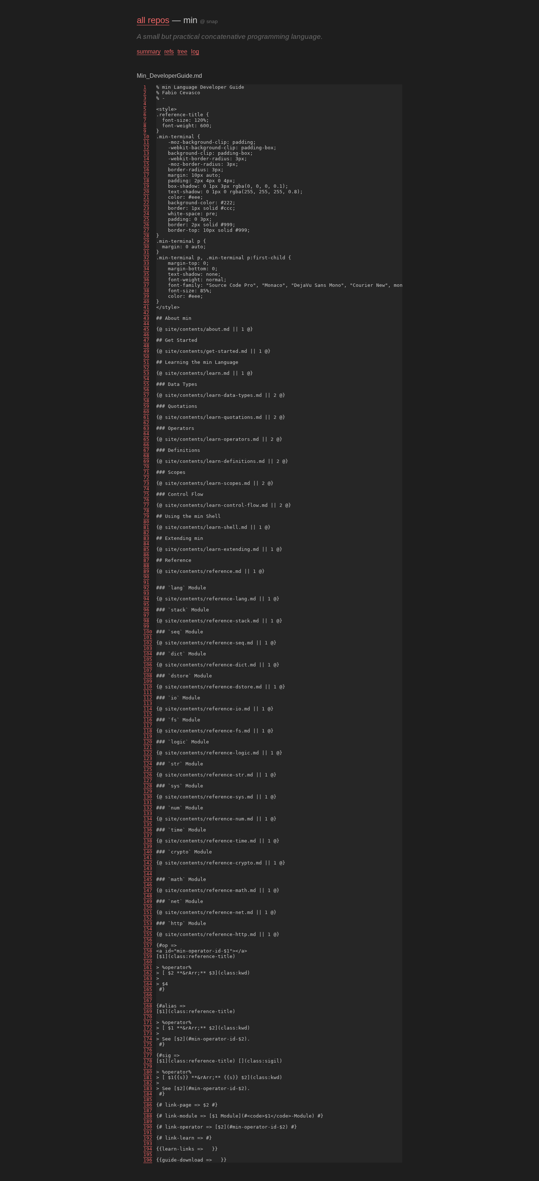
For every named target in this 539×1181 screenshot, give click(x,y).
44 (146, 323)
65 (146, 439)
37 (146, 285)
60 (146, 411)
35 (146, 274)
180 (147, 1072)
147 (147, 890)
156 (147, 940)
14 (146, 158)
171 (147, 1022)
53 (146, 373)
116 (147, 720)
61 (146, 417)
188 (147, 1116)
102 (147, 643)
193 (147, 1143)
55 (146, 384)
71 (146, 472)
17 (146, 175)
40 (146, 301)
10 (146, 136)
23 (146, 208)
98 (146, 621)
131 (147, 802)
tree (182, 51)
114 (147, 709)
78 (146, 510)
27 (146, 230)
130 (147, 797)
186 (147, 1105)
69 (146, 461)
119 (147, 736)
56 (146, 389)
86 (146, 554)
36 (146, 279)
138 (147, 841)
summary (149, 51)
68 (146, 455)
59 (146, 406)
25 (146, 219)
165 (147, 989)
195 (147, 1154)
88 (146, 565)
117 (147, 725)
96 (146, 610)
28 (146, 235)
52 (146, 367)
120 (147, 742)
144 (147, 874)
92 (146, 587)
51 (146, 362)
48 (146, 345)
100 (147, 632)
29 (146, 241)
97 (146, 615)
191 (147, 1132)
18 (146, 180)
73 (146, 483)
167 (147, 1000)
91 (146, 582)
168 (147, 1006)
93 (146, 593)
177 (147, 1055)
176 (147, 1050)
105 (147, 659)
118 (147, 731)
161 (147, 967)
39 (146, 296)
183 (147, 1088)
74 (146, 488)
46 (146, 334)
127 (147, 780)
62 (146, 422)
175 (147, 1044)
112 (147, 698)
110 (147, 687)
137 (147, 835)
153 (147, 923)
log (195, 51)
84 (146, 543)
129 (147, 791)
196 (147, 1160)
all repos (153, 20)
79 (146, 516)
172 (147, 1028)
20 (146, 191)
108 (147, 676)
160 (147, 962)
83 (146, 538)
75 (146, 494)
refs (169, 51)
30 (146, 246)
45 (146, 329)
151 (147, 912)
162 (147, 973)
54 (146, 378)
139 (147, 846)
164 (147, 984)
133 (147, 813)
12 (146, 147)
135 (147, 824)
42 (146, 312)
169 (147, 1011)
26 (146, 224)
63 (146, 428)
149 (147, 901)
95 (146, 604)
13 (146, 153)
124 (147, 764)
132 (147, 808)
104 (147, 654)
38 (146, 290)
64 (146, 433)
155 (147, 934)
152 (147, 918)
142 (147, 863)
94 (146, 599)
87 (146, 560)
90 (146, 576)
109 (147, 681)
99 (146, 626)
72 (146, 477)
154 (147, 929)
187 (147, 1110)
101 (147, 637)
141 (147, 857)
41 (146, 307)
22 (146, 202)
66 (146, 444)
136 (147, 830)
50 (146, 356)
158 (147, 951)
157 (147, 945)
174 (147, 1039)
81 (146, 527)
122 (147, 753)
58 (146, 400)
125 (147, 769)
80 (146, 521)
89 (146, 571)
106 (147, 665)
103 (147, 648)
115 (147, 714)
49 (146, 351)
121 (147, 747)
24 (146, 213)
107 (147, 670)
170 (147, 1017)
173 (147, 1033)
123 (147, 758)
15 (146, 164)
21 (146, 197)
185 (147, 1099)
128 (147, 786)
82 (146, 532)
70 (146, 466)
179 (147, 1066)
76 (146, 499)
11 (146, 142)
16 (146, 169)
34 (146, 268)
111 (147, 692)
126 (147, 775)
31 (146, 252)
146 (147, 885)
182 (147, 1083)
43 (146, 318)
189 (147, 1121)
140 (147, 852)
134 (147, 819)
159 (147, 956)
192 (147, 1138)
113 (147, 703)
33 (146, 263)
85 (146, 549)
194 (147, 1149)
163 (147, 978)
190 (147, 1127)
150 (147, 907)
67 (146, 450)
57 (146, 395)
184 (147, 1094)
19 (146, 186)
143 (147, 868)
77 (146, 505)
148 (147, 896)
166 (147, 995)
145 (147, 879)
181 (147, 1077)
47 (146, 340)
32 (146, 257)
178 (147, 1061)
